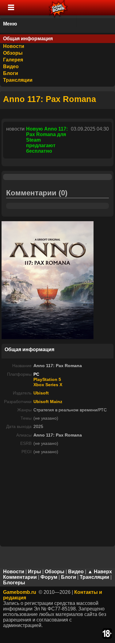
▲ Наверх (100, 571)
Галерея (13, 59)
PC (36, 374)
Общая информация (28, 38)
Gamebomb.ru (19, 592)
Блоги (10, 73)
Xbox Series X (47, 384)
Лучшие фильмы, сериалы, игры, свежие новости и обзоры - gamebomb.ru (58, 7)
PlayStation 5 (47, 379)
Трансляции (18, 80)
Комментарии (20, 577)
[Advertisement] (58, 502)
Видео (11, 66)
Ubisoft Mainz (47, 401)
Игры (34, 571)
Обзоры (13, 53)
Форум (48, 577)
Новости (13, 46)
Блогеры (14, 582)
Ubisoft (41, 392)
